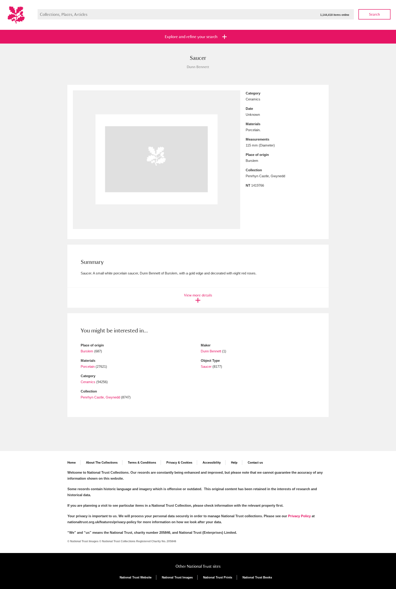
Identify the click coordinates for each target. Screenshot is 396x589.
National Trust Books (257, 577)
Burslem (87, 351)
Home (71, 462)
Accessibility (212, 462)
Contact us (255, 462)
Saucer (206, 366)
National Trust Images (177, 577)
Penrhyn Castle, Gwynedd (100, 397)
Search (374, 14)
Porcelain (88, 366)
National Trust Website (135, 577)
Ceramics (88, 382)
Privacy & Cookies (179, 462)
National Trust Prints (217, 577)
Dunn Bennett (211, 351)
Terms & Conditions (142, 462)
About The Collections (102, 462)
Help (234, 462)
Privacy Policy (299, 516)
